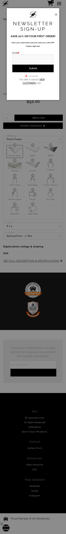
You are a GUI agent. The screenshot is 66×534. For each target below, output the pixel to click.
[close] (56, 14)
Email (15, 53)
